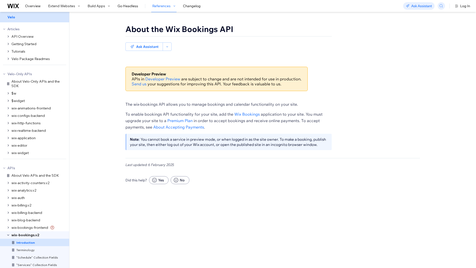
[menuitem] (34, 17)
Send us (139, 83)
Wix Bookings (247, 114)
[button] (144, 47)
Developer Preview (162, 78)
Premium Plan (180, 120)
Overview (33, 6)
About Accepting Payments (178, 127)
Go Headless (128, 6)
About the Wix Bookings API (179, 29)
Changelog (192, 6)
